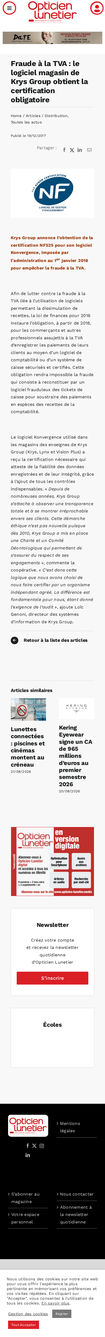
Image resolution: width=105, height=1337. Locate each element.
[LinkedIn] (80, 150)
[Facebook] (64, 150)
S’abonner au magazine (25, 1198)
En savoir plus (55, 1303)
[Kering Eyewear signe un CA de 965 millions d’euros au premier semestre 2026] (76, 700)
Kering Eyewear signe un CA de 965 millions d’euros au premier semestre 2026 (75, 756)
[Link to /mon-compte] (97, 8)
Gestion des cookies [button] (28, 1314)
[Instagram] (41, 1145)
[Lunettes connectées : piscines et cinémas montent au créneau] (28, 700)
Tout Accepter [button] (23, 1325)
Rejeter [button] (61, 1314)
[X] (72, 150)
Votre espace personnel (25, 1218)
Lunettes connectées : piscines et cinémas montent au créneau (28, 747)
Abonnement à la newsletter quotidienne (76, 1215)
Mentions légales (70, 1127)
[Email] (89, 150)
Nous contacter (77, 1194)
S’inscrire (52, 978)
